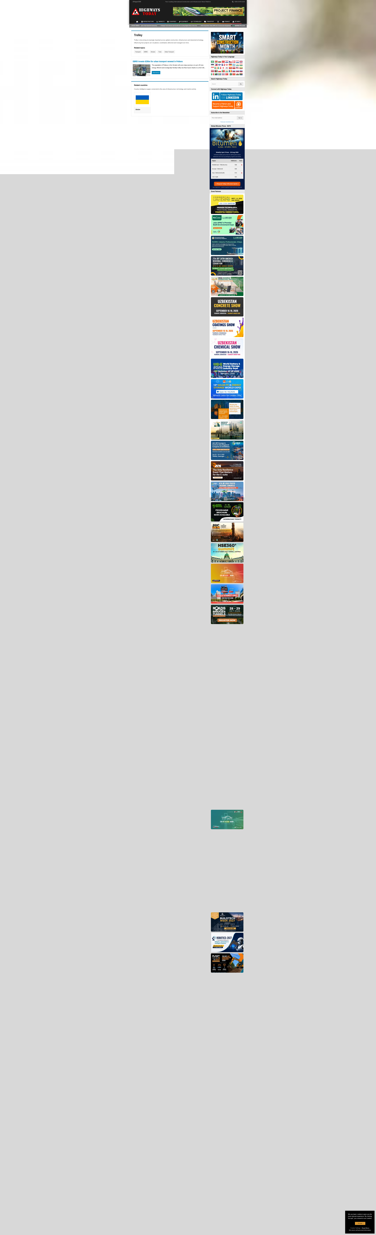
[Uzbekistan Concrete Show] (227, 307)
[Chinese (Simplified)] (223, 61)
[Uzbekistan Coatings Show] (227, 327)
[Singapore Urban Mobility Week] (227, 655)
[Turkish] (227, 74)
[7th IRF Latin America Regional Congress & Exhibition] (227, 266)
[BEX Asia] (227, 225)
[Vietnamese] (234, 74)
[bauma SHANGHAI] (227, 738)
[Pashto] (216, 71)
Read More (365, 1228)
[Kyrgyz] (230, 68)
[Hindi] (238, 64)
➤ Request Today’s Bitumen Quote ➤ (227, 184)
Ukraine (153, 52)
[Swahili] (216, 74)
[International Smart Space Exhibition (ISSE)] (227, 409)
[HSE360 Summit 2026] (227, 553)
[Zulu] (241, 74)
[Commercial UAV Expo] (227, 204)
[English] (241, 61)
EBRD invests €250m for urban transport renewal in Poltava (158, 61)
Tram (159, 52)
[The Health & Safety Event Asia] (227, 676)
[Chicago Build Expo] (227, 594)
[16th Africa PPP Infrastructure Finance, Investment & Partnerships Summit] (227, 696)
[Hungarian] (241, 64)
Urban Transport (169, 52)
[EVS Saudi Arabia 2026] (227, 820)
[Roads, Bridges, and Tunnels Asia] (227, 615)
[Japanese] (223, 68)
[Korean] (227, 68)
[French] (223, 64)
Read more (155, 72)
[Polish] (220, 71)
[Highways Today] (146, 11)
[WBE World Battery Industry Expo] (227, 368)
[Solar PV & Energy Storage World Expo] (227, 389)
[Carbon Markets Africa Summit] (227, 512)
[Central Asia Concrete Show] (227, 840)
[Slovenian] (241, 71)
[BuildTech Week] (227, 922)
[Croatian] (227, 61)
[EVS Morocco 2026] (227, 574)
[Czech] (230, 61)
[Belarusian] (216, 61)
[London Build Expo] (227, 779)
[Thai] (223, 74)
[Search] (240, 84)
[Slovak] (238, 71)
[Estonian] (213, 64)
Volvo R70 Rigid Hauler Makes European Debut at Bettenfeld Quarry (173, 25)
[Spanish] (213, 74)
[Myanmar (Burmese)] (241, 68)
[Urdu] (230, 74)
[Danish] (234, 61)
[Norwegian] (213, 71)
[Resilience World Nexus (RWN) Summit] (227, 471)
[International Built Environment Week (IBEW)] (227, 245)
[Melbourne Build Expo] (227, 758)
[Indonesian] (213, 68)
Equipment (184, 22)
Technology (197, 22)
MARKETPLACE (240, 25)
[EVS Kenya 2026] (227, 799)
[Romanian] (230, 71)
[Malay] (238, 68)
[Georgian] (227, 64)
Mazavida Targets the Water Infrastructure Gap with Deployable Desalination (215, 25)
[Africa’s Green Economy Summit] (227, 861)
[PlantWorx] (227, 963)
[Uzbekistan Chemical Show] (227, 348)
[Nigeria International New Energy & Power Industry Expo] (227, 287)
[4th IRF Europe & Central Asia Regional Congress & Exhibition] (227, 450)
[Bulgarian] (220, 61)
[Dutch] (238, 61)
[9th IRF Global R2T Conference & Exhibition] (227, 635)
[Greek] (234, 64)
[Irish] (216, 68)
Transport (210, 22)
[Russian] (234, 71)
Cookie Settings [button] (355, 1228)
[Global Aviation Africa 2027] (227, 902)
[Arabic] (213, 61)
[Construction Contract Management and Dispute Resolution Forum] (227, 430)
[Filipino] (216, 64)
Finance (227, 22)
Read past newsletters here (227, 121)
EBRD (145, 52)
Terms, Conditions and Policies (191, 1232)
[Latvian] (234, 68)
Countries (172, 22)
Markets (161, 22)
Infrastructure (148, 22)
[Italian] (220, 68)
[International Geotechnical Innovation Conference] (227, 532)
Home (137, 21)
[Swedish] (220, 74)
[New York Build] (227, 881)
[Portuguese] (223, 71)
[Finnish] (220, 64)
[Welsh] (238, 74)
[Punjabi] (227, 71)
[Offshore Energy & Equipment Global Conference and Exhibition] (227, 717)
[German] (230, 64)
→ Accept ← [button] (360, 1223)
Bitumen (237, 22)
